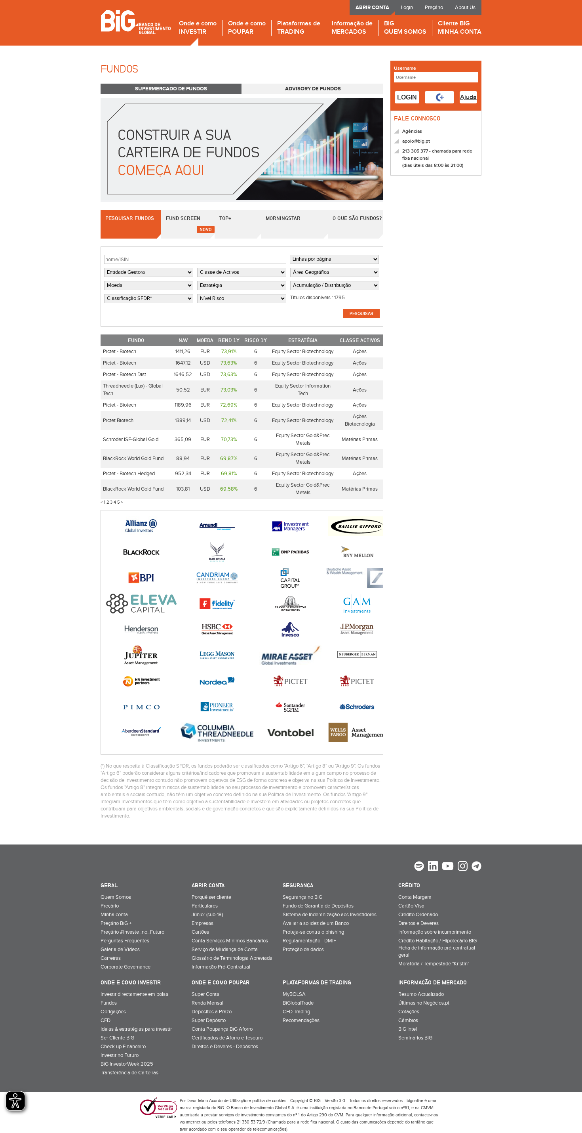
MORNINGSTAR (283, 218)
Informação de (352, 28)
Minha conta (114, 914)
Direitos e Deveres (418, 923)
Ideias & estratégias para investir (136, 1029)
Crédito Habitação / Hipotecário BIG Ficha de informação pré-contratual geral (437, 948)
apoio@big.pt (416, 141)
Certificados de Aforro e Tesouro (227, 1038)
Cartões (200, 932)
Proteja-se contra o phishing (313, 932)
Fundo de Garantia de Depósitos (318, 906)
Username (405, 68)
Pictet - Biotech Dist (124, 374)
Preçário (434, 7)
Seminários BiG (415, 1038)
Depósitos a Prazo (212, 1012)
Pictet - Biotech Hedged (129, 473)
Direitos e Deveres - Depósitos (225, 1046)
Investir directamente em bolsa (134, 994)
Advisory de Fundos (313, 89)
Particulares (205, 906)
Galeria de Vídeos (120, 949)
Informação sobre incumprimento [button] (434, 932)
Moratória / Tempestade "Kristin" (433, 964)
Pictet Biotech (118, 420)
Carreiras (111, 958)
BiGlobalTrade (298, 1003)
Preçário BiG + (116, 923)
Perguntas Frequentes (125, 941)
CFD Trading (296, 1012)
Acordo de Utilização (228, 1100)
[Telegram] (476, 867)
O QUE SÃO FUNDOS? (357, 218)
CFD (105, 1020)
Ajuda (468, 97)
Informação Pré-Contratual (221, 967)
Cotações (408, 1012)
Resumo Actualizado (421, 994)
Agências (412, 131)
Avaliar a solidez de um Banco (316, 923)
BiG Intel (407, 1029)
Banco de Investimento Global (136, 22)
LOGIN (407, 97)
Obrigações (113, 1012)
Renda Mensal (207, 1003)
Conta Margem (415, 897)
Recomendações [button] (301, 1020)
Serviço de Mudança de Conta (225, 949)
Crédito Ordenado (418, 914)
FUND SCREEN (183, 218)
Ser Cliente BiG (117, 1038)
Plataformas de (298, 28)
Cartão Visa (411, 906)
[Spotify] (419, 867)
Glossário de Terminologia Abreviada (232, 958)
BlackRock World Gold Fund (133, 458)
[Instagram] (463, 867)
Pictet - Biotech (119, 351)
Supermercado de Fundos (171, 89)
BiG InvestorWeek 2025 (127, 1064)
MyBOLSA (294, 994)
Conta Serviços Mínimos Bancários (230, 941)
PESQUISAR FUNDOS (129, 218)
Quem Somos (116, 897)
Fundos (109, 1003)
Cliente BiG (459, 28)
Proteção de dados (303, 949)
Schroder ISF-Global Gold (130, 439)
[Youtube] (448, 867)
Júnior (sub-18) (207, 914)
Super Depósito (209, 1020)
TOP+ (225, 218)
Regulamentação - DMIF (309, 941)
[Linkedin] (433, 867)
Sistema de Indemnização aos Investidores (330, 914)
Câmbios (408, 1020)
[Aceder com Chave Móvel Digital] (439, 97)
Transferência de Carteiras (129, 1073)
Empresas (202, 923)
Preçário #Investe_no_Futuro (132, 932)
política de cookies (269, 1100)
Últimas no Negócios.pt (423, 1003)
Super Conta (205, 994)
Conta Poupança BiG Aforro (222, 1029)
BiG (405, 28)
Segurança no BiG (302, 897)
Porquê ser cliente (211, 897)
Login (407, 7)
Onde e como (198, 28)
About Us (465, 7)
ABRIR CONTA (372, 7)
